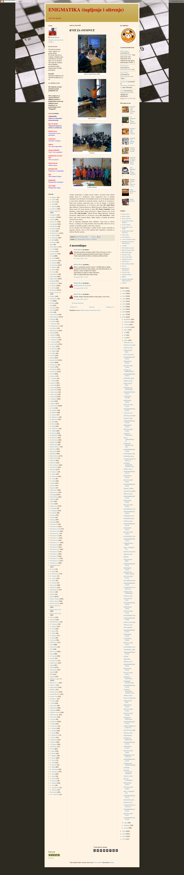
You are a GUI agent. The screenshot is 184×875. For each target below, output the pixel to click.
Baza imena (125, 214)
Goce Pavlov (54, 314)
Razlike (52, 594)
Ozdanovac (53, 506)
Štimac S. (53, 685)
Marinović (53, 449)
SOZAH (52, 667)
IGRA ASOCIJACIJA (133, 191)
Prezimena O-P (54, 549)
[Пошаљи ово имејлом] (92, 237)
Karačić (52, 355)
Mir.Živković (53, 467)
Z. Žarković (53, 790)
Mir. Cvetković (54, 465)
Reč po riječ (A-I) (55, 605)
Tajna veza (53, 705)
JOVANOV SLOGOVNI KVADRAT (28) (129, 691)
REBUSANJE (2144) (127, 783)
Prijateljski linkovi (55, 565)
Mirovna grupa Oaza (128, 250)
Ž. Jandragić (54, 769)
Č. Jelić (52, 249)
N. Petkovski (54, 476)
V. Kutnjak (53, 730)
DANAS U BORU (129, 488)
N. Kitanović (53, 472)
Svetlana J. (53, 699)
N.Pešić (52, 485)
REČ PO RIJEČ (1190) (128, 710)
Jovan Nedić (54, 344)
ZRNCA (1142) (128, 625)
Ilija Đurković (54, 330)
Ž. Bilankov (53, 755)
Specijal (52, 672)
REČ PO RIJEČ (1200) (128, 366)
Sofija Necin (53, 663)
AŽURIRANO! (128, 735)
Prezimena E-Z (54, 533)
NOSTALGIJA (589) (129, 415)
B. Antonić (53, 228)
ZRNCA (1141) (128, 661)
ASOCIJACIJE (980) (128, 560)
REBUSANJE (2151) (127, 528)
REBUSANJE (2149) (127, 607)
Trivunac (52, 719)
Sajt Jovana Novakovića (125, 269)
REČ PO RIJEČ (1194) (128, 577)
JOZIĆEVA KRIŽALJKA (128, 434)
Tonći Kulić (53, 717)
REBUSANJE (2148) (127, 635)
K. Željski (53, 353)
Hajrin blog (125, 235)
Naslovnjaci (53, 490)
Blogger (111, 862)
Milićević (52, 460)
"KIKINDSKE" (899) (129, 649)
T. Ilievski (53, 701)
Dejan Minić (53, 279)
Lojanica (52, 403)
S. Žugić (52, 638)
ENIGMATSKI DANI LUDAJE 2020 (132, 110)
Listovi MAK (53, 390)
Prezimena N (54, 547)
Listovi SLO (53, 394)
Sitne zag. (53, 651)
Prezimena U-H (54, 560)
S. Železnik (53, 635)
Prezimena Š (54, 556)
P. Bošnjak (53, 508)
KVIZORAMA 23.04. (130, 509)
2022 (124, 301)
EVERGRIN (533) (129, 378)
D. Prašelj (53, 269)
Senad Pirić (53, 647)
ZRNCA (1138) (128, 776)
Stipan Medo (54, 687)
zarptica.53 (123, 81)
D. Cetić (52, 258)
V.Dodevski (53, 740)
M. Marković (54, 419)
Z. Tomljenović (54, 787)
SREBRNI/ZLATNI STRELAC (129, 755)
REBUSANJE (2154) (127, 426)
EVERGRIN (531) (129, 518)
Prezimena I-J (54, 538)
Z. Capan (53, 758)
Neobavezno (54, 492)
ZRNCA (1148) (128, 418)
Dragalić (52, 281)
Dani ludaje (53, 276)
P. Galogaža (53, 510)
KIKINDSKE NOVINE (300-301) (129, 445)
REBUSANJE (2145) (127, 747)
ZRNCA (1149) (128, 381)
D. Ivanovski (54, 260)
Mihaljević (53, 453)
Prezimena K (54, 540)
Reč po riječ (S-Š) (55, 613)
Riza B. (124, 266)
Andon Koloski (124, 51)
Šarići (51, 644)
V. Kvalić (52, 733)
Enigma (52, 296)
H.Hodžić (53, 321)
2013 (124, 836)
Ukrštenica (53, 721)
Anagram (53, 217)
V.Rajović (53, 742)
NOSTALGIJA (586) (129, 622)
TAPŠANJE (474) (129, 516)
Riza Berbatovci (55, 622)
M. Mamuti (53, 415)
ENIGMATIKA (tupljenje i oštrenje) (86, 9)
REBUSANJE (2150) (127, 568)
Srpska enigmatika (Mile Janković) (127, 280)
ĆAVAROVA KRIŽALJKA (128, 718)
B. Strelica (53, 242)
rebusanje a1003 (125, 55)
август (126, 330)
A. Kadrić (53, 199)
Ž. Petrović (53, 781)
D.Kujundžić (53, 274)
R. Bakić (52, 571)
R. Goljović (53, 576)
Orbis (51, 501)
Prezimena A (54, 524)
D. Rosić (52, 272)
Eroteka (52, 303)
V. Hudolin (53, 728)
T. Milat (52, 703)
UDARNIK (127, 767)
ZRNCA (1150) (128, 348)
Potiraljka (53, 522)
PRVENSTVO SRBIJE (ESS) (132, 141)
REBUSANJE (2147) (127, 669)
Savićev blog (126, 272)
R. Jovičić (53, 578)
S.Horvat (52, 640)
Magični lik (53, 442)
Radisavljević (54, 590)
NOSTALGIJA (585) (129, 730)
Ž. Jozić (52, 774)
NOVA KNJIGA (132, 200)
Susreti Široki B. (55, 694)
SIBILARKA (127, 659)
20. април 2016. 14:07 (81, 258)
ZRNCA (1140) (128, 695)
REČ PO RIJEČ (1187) (128, 814)
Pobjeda (52, 519)
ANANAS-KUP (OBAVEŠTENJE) (130, 764)
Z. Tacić (52, 785)
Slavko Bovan (78, 249)
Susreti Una (53, 696)
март (125, 822)
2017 (124, 314)
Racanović (53, 585)
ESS (51, 305)
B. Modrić (53, 235)
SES (51, 649)
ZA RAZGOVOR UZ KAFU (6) (130, 588)
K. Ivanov (53, 346)
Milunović (53, 463)
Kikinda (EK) (81, 239)
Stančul (52, 676)
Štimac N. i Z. (54, 683)
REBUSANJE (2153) (127, 476)
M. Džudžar (53, 410)
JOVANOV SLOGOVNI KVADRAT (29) (129, 464)
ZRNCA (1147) (128, 469)
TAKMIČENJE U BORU (128, 544)
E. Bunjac (53, 285)
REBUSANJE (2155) (127, 401)
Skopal (52, 654)
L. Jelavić (53, 380)
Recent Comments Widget (130, 98)
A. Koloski (53, 202)
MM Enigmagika (127, 252)
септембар (127, 327)
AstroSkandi (53, 226)
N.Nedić (52, 483)
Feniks (52, 310)
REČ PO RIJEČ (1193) (128, 612)
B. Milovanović (54, 233)
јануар (126, 828)
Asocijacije (53, 224)
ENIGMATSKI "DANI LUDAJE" (129, 573)
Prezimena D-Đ (54, 531)
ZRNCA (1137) (128, 802)
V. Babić (52, 724)
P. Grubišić (53, 513)
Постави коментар (77, 303)
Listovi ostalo (54, 392)
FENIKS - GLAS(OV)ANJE (133, 149)
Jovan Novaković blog (128, 239)
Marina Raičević (55, 447)
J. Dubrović (53, 337)
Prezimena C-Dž (55, 529)
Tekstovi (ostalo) (55, 712)
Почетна (91, 307)
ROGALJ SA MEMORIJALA (129, 370)
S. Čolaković (54, 624)
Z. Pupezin (53, 783)
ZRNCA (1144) (128, 554)
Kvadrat (52, 367)
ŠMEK (124, 277)
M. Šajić (52, 426)
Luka (121, 90)
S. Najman (53, 626)
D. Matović (53, 267)
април (126, 340)
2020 (124, 306)
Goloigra (52, 319)
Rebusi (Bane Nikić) (128, 264)
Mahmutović (54, 444)
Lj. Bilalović (53, 399)
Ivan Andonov (126, 237)
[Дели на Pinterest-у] (100, 237)
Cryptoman (53, 254)
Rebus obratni (54, 601)
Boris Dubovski (126, 218)
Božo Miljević (54, 247)
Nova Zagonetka (127, 257)
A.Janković (53, 209)
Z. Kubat (52, 776)
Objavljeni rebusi (127, 259)
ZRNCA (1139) (128, 733)
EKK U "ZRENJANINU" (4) (129, 439)
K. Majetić (53, 351)
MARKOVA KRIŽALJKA (128, 677)
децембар (127, 319)
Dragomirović (54, 283)
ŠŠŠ (51, 674)
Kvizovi (88, 239)
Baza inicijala (126, 216)
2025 (124, 293)
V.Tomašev (93, 239)
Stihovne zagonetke (56, 679)
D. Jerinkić (53, 263)
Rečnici (52, 617)
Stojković (52, 689)
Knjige (52, 362)
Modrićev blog (126, 254)
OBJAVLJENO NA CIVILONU (82, 285)
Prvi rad (52, 569)
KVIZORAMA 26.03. (130, 647)
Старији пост (110, 307)
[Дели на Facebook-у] (98, 237)
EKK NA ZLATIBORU (128, 779)
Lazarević (53, 383)
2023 (124, 299)
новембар (127, 322)
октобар (126, 324)
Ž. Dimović (53, 765)
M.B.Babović (54, 435)
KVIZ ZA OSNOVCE (130, 698)
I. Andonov (53, 323)
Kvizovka (52, 376)
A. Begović (53, 197)
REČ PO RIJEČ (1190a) (128, 714)
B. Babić (52, 231)
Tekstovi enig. (54, 714)
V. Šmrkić (53, 737)
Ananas (52, 219)
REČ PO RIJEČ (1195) (128, 533)
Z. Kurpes (53, 778)
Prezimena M (54, 545)
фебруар (127, 825)
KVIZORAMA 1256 (129, 454)
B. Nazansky (54, 238)
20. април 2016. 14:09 (81, 277)
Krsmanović (53, 365)
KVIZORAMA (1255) (127, 639)
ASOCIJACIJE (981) (128, 384)
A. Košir (52, 204)
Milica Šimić (53, 458)
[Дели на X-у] (96, 237)
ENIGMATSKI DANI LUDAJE (132, 131)
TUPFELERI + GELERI (128, 397)
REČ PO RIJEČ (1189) (128, 751)
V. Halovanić (54, 726)
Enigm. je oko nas (55, 292)
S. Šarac (52, 631)
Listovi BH (53, 385)
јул (125, 332)
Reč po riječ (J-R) (55, 609)
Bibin (51, 244)
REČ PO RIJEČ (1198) (128, 430)
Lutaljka (124, 245)
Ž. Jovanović (54, 771)
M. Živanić (53, 433)
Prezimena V (54, 563)
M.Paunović (53, 437)
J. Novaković (54, 339)
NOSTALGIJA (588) (129, 491)
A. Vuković (53, 206)
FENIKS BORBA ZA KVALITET (129, 726)
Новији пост (73, 307)
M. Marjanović (54, 417)
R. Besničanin (54, 574)
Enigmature (53, 298)
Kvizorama (53, 371)
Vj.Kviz (52, 749)
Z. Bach (52, 751)
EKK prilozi (53, 290)
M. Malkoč (53, 412)
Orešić (52, 504)
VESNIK (126, 656)
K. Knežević (53, 349)
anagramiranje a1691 (126, 76)
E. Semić (52, 288)
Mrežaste (53, 469)
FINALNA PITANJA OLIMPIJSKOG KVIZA (132, 161)
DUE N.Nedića (126, 225)
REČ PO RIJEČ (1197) (128, 480)
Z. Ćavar (52, 760)
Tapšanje (53, 710)
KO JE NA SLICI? (129, 354)
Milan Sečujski (54, 456)
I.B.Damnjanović (55, 326)
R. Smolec (53, 583)
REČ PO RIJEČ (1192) (128, 643)
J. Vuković (53, 342)
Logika (52, 401)
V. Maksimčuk (54, 735)
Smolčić (52, 658)
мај (125, 337)
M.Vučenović (54, 440)
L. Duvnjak (53, 378)
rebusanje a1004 (125, 69)
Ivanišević (53, 335)
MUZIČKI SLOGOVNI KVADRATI (128, 772)
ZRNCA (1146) (128, 494)
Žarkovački (53, 792)
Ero (76, 239)
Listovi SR (53, 396)
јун (125, 335)
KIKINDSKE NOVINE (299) (129, 682)
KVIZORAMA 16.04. (130, 536)
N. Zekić (52, 481)
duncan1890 (97, 862)
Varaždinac (53, 746)
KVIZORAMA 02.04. (130, 615)
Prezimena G (54, 535)
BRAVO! (126, 557)
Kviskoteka (53, 369)
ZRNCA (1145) (128, 521)
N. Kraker (53, 474)
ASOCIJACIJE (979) (128, 599)
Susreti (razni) (54, 692)
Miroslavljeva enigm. (128, 248)
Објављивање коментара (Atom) (90, 310)
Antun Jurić (53, 222)
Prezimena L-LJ (55, 542)
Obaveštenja (54, 497)
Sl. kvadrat (53, 656)
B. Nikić (52, 240)
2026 (124, 291)
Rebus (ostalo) (54, 599)
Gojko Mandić (54, 317)
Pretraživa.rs (126, 261)
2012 (124, 839)
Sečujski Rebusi (127, 274)
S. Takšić (52, 633)
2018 (124, 312)
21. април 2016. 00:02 (81, 288)
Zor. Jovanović (54, 794)
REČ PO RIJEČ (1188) (128, 788)
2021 (124, 304)
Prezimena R (54, 551)
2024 (124, 296)
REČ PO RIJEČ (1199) (128, 405)
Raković (52, 592)
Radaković (53, 587)
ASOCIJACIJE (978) (128, 701)
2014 (124, 834)
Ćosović (52, 251)
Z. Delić (52, 762)
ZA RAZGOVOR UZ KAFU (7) (130, 459)
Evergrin (52, 308)
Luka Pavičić (54, 406)
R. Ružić (52, 580)
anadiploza (53, 215)
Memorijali (53, 451)
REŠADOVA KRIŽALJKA (128, 739)
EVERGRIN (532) (129, 456)
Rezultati (52, 619)
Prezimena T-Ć (54, 558)
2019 (124, 309)
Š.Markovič (53, 642)
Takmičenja (53, 708)
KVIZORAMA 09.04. (130, 580)
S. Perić (52, 629)
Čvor (51, 256)
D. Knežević (53, 265)
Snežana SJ (53, 660)
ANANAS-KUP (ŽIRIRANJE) (128, 388)
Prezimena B (54, 526)
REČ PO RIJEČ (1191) (128, 673)
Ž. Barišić (53, 753)
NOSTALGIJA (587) (129, 551)
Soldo (52, 665)
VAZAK (124, 283)
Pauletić (52, 517)
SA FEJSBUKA (128, 627)
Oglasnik (52, 499)
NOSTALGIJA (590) (129, 345)
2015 (124, 831)
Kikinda (52, 358)
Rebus (52, 596)
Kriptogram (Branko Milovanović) (128, 242)
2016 (124, 317)
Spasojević (53, 669)
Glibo (51, 312)
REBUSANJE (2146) (127, 705)
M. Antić (52, 408)
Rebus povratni (54, 603)
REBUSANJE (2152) (127, 501)
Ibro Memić (53, 328)
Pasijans (52, 515)
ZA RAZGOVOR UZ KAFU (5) (130, 805)
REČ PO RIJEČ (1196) (128, 505)
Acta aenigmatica (55, 211)
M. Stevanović (54, 428)
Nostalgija (53, 494)
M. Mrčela (53, 424)
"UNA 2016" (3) (128, 342)
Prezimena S (54, 554)
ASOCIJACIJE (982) (128, 351)
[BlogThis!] (94, 237)
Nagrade (52, 488)
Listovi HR (53, 387)
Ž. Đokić (52, 767)
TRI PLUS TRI (128, 413)
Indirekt (52, 333)
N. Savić (52, 478)
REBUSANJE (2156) (127, 362)
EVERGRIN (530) (129, 800)
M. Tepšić (53, 431)
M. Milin (52, 422)
